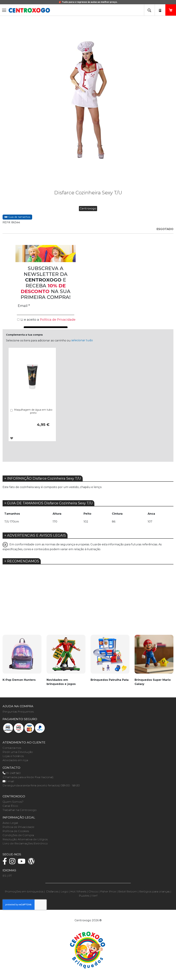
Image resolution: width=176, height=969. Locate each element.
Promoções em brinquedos (24, 891)
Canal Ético (10, 805)
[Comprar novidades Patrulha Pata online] (110, 656)
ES (4, 875)
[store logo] (29, 10)
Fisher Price (108, 891)
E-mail (9, 781)
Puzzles (84, 895)
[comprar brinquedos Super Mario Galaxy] (154, 656)
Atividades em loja (15, 760)
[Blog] (32, 862)
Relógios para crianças (154, 891)
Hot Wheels (78, 891)
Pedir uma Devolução (18, 752)
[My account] (160, 10)
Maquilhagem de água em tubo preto (33, 411)
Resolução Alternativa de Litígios (25, 839)
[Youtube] (22, 862)
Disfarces (52, 891)
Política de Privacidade (18, 827)
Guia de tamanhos (19, 217)
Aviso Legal (10, 822)
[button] (12, 438)
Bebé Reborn (127, 891)
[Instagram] (13, 862)
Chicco (93, 891)
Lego (64, 891)
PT (10, 875)
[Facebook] (6, 862)
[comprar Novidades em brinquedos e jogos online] (66, 656)
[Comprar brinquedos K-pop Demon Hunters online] (22, 656)
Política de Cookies (16, 831)
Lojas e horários (13, 756)
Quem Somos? (13, 801)
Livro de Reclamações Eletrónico (25, 843)
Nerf (94, 895)
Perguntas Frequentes (18, 711)
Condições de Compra (18, 835)
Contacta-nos (12, 747)
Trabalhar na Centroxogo (20, 810)
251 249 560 (13, 773)
